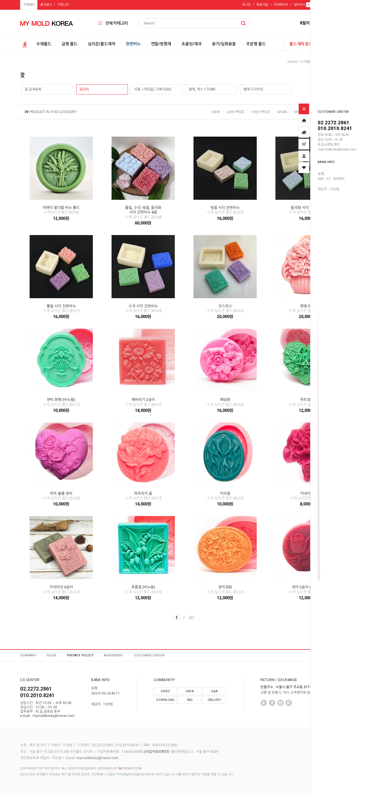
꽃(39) (84, 89)
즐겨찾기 (46, 5)
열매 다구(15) (253, 89)
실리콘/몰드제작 (101, 44)
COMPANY (28, 655)
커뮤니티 (63, 5)
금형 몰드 (69, 44)
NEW (216, 112)
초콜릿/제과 (191, 44)
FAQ (190, 700)
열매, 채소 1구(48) (202, 89)
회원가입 (262, 5)
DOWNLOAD (165, 700)
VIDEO (165, 691)
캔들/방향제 (161, 44)
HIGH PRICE (260, 112)
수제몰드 (43, 44)
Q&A (214, 691)
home (292, 62)
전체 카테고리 (116, 23)
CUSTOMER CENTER (149, 655)
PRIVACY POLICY (80, 655)
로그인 (246, 5)
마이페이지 (281, 5)
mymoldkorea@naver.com (97, 758)
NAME (282, 112)
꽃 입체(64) (33, 89)
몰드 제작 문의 (300, 44)
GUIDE (52, 655)
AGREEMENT (113, 655)
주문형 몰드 (256, 44)
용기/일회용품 (224, 44)
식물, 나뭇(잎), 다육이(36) (152, 89)
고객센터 (28, 5)
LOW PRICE (235, 112)
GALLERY (214, 700)
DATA (190, 691)
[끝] (191, 617)
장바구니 (301, 5)
